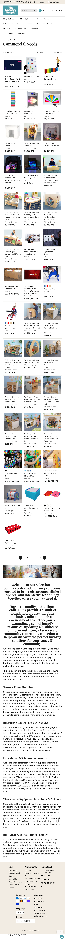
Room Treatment (24, 24)
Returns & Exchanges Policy (31, 885)
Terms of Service (40, 913)
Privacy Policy (39, 910)
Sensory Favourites (45, 19)
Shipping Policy (31, 881)
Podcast (34, 29)
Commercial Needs (44, 24)
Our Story (38, 899)
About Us (7, 29)
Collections (14, 40)
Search (28, 870)
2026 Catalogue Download (14, 34)
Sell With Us (38, 907)
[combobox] (29, 10)
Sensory (12, 876)
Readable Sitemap (32, 878)
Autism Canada (40, 916)
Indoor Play (8, 24)
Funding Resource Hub (32, 874)
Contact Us (29, 889)
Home (5, 40)
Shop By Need (26, 19)
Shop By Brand (9, 19)
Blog (36, 904)
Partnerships (21, 29)
